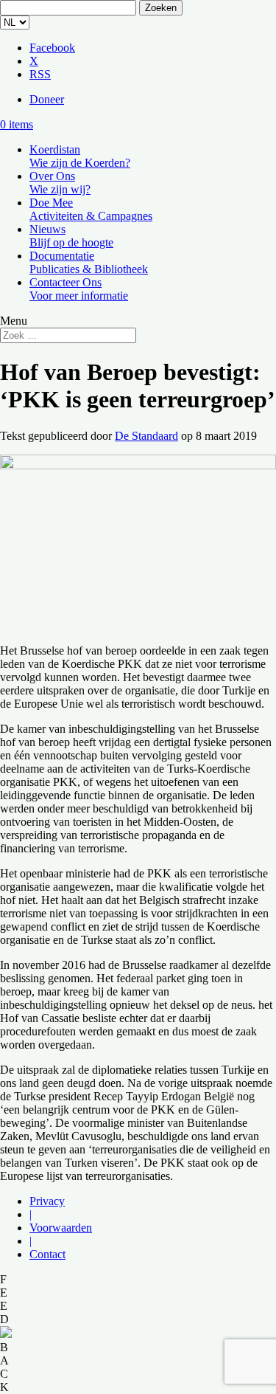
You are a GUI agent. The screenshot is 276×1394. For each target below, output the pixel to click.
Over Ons (60, 183)
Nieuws (71, 236)
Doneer (46, 99)
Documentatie (88, 262)
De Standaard (146, 435)
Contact (47, 1254)
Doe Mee (90, 209)
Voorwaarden (60, 1227)
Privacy (47, 1201)
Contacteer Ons (78, 289)
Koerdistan (79, 156)
